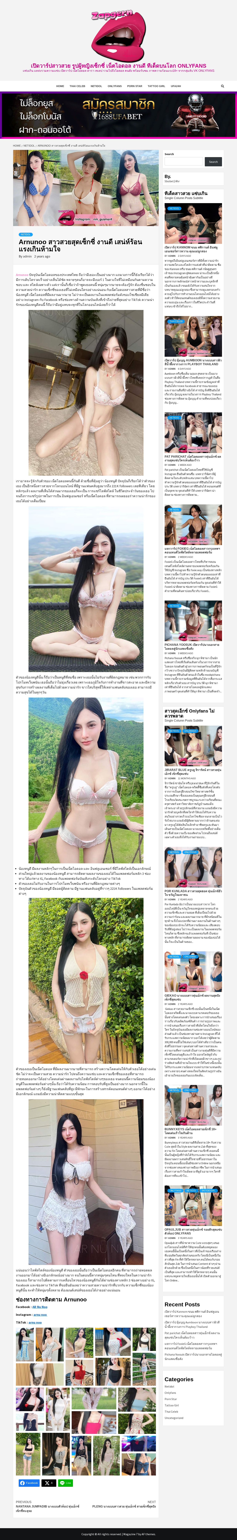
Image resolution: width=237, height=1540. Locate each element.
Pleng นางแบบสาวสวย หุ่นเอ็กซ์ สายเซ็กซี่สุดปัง (124, 1504)
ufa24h (176, 86)
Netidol (96, 86)
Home (60, 86)
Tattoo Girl (156, 86)
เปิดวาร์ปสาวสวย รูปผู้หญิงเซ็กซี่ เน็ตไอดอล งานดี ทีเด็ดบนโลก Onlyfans (118, 66)
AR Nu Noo (39, 1307)
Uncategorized (174, 1418)
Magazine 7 (130, 1534)
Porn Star (134, 86)
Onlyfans (115, 86)
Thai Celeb (77, 86)
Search (169, 154)
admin (27, 256)
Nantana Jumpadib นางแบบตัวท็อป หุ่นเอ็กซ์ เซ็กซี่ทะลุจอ (47, 1506)
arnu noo (35, 1322)
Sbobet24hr (172, 181)
